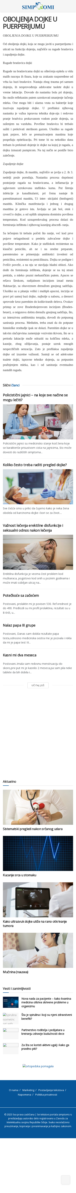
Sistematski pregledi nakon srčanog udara (32, 829)
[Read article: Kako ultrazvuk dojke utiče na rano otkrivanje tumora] (38, 899)
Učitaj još (38, 685)
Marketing (28, 1090)
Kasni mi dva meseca (19, 655)
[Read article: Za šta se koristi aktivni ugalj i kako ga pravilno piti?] (11, 1048)
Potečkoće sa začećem (21, 595)
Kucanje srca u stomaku (19, 875)
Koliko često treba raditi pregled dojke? (35, 464)
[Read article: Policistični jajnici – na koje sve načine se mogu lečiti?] (38, 421)
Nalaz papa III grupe (19, 625)
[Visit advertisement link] (38, 1066)
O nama (13, 1090)
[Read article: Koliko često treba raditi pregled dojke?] (38, 486)
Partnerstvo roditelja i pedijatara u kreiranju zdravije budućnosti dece (43, 1032)
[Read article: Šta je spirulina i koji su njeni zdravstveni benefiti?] (11, 1018)
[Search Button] (71, 6)
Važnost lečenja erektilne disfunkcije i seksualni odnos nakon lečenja (33, 528)
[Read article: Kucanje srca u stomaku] (38, 853)
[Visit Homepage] (38, 6)
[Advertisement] (38, 734)
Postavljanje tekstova (51, 1090)
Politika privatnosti (46, 1094)
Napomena (24, 1094)
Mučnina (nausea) (15, 972)
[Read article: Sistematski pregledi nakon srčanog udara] (38, 807)
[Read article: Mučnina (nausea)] (38, 950)
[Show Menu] (4, 6)
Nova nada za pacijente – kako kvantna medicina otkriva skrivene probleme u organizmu (46, 1002)
